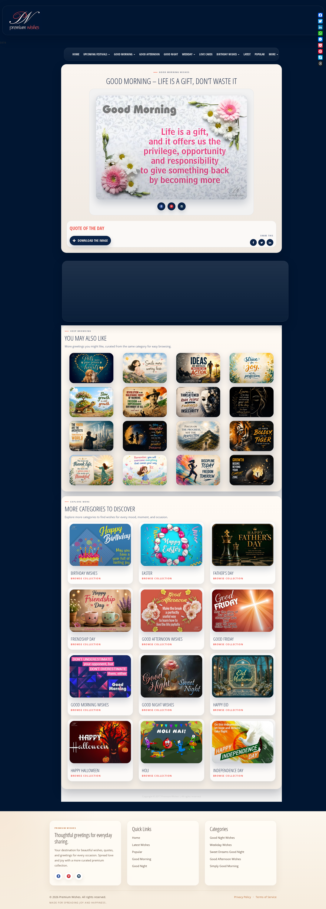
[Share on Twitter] (261, 243)
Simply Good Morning (224, 866)
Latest (247, 54)
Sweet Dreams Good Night (227, 851)
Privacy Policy (242, 897)
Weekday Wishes (221, 844)
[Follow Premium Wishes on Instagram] (182, 206)
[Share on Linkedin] (270, 243)
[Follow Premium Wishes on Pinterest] (171, 206)
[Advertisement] (202, 17)
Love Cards (205, 54)
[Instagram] (79, 876)
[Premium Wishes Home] (24, 20)
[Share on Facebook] (253, 243)
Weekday (187, 54)
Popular (260, 54)
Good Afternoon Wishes (225, 859)
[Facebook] (58, 876)
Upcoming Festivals (95, 54)
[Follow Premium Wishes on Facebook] (161, 206)
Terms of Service (266, 897)
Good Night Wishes (222, 837)
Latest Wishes (141, 844)
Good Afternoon (149, 54)
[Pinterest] (69, 876)
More (272, 54)
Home (75, 54)
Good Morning (123, 54)
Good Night (171, 54)
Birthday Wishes (227, 54)
